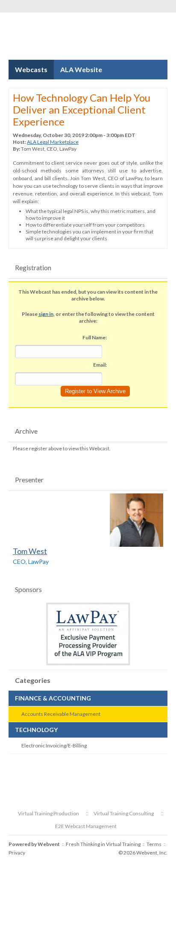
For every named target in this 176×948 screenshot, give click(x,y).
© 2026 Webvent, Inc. (142, 852)
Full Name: (94, 337)
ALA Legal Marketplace (53, 142)
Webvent (49, 844)
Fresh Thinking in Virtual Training (103, 844)
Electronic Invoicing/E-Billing (54, 745)
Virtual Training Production (48, 813)
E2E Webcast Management (86, 826)
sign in (45, 314)
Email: (100, 365)
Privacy (17, 852)
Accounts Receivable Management (60, 714)
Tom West (30, 551)
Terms (154, 844)
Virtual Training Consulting (124, 813)
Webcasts (31, 69)
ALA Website (81, 69)
